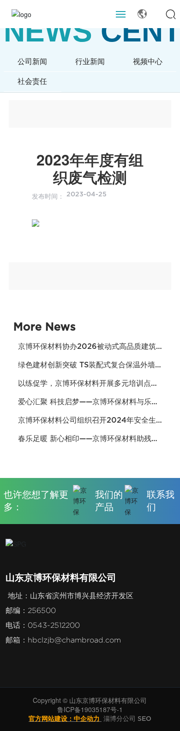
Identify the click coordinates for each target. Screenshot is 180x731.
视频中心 (147, 61)
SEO (144, 718)
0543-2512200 (54, 625)
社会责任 (32, 81)
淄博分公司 (119, 718)
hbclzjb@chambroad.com (74, 640)
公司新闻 (32, 61)
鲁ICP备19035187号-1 (90, 709)
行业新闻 (90, 61)
